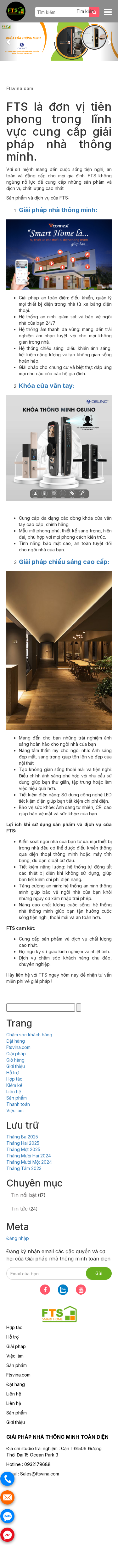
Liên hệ (13, 1091)
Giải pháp (16, 1053)
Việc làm (15, 1110)
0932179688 (37, 1464)
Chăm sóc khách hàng (29, 1034)
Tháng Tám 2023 (24, 1168)
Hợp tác (14, 1079)
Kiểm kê (14, 1085)
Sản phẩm (16, 1098)
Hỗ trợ (12, 1072)
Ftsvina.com (18, 1047)
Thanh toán (18, 1104)
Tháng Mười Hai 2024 (28, 1155)
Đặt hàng (15, 1041)
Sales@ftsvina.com (39, 1473)
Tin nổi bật (24, 1195)
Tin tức (19, 1208)
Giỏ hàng (15, 1060)
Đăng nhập (17, 1238)
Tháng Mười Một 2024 (29, 1162)
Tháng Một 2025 (23, 1149)
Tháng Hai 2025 (22, 1143)
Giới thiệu (15, 1066)
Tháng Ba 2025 (22, 1136)
